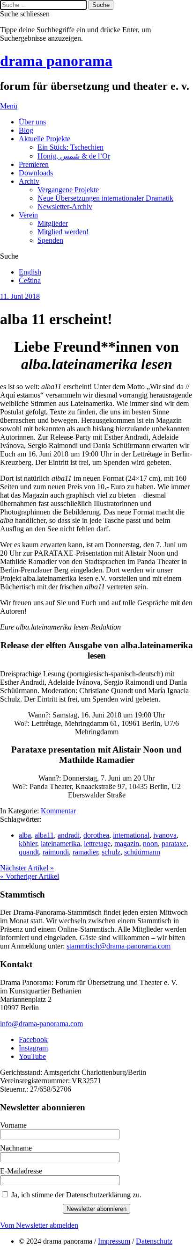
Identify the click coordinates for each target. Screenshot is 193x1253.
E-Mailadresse (21, 1171)
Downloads (36, 173)
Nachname (16, 1148)
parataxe (174, 843)
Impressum (114, 1241)
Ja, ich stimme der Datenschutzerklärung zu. (76, 1195)
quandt (29, 852)
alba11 (44, 835)
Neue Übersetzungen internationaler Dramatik (105, 198)
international (131, 835)
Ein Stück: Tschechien (70, 147)
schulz (111, 852)
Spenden (50, 240)
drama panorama (56, 60)
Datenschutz (154, 1241)
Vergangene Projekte (68, 190)
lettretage (97, 843)
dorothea (96, 835)
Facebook (33, 1039)
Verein (28, 215)
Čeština (30, 280)
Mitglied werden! (63, 232)
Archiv (29, 181)
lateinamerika (60, 843)
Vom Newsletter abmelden (39, 1225)
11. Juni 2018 (20, 296)
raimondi (56, 852)
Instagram (33, 1048)
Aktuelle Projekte (44, 139)
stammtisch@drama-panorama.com (119, 946)
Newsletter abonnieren (96, 1208)
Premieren (34, 164)
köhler (28, 843)
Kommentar (58, 811)
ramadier (85, 852)
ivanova (165, 835)
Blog (26, 130)
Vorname (13, 1125)
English (30, 272)
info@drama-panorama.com (41, 1024)
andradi (69, 835)
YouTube (32, 1056)
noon (150, 843)
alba (25, 835)
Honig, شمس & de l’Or (73, 156)
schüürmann (142, 852)
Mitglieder (52, 223)
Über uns (32, 122)
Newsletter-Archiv (64, 206)
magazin (126, 843)
